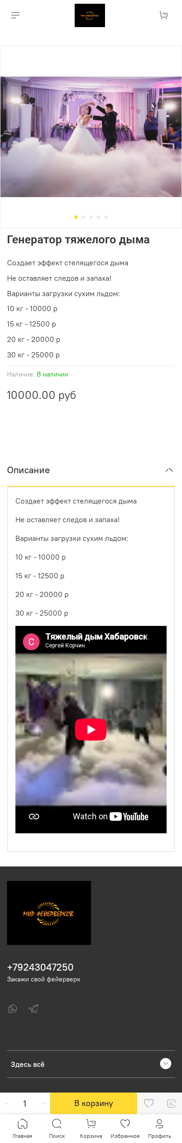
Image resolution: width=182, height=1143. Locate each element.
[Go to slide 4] (98, 217)
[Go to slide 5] (106, 217)
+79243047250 (40, 967)
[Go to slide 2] (83, 217)
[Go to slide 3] (91, 217)
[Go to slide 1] (76, 217)
